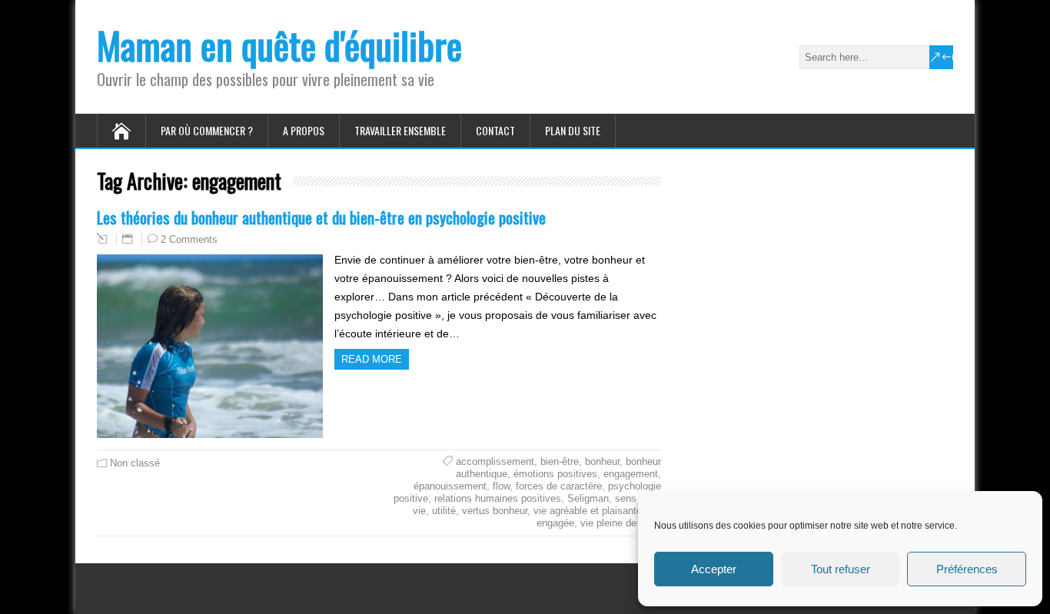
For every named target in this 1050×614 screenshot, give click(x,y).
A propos (303, 130)
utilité (444, 510)
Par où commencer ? (207, 130)
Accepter (713, 569)
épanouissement (450, 486)
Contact (495, 130)
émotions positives (555, 474)
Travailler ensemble (400, 130)
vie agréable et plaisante (587, 510)
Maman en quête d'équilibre (279, 45)
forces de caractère (559, 486)
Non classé (135, 463)
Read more (371, 359)
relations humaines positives (497, 498)
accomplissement (495, 461)
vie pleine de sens (620, 523)
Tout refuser (840, 569)
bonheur (602, 461)
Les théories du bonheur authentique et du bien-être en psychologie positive (321, 217)
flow (501, 486)
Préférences (967, 569)
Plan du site (572, 130)
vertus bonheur (494, 510)
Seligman (588, 498)
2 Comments (189, 239)
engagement (630, 474)
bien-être (559, 461)
